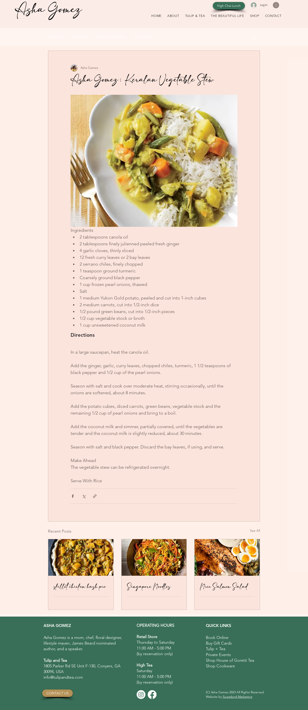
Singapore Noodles (149, 586)
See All (255, 531)
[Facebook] (152, 694)
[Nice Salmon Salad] (227, 557)
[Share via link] (95, 496)
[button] (276, 5)
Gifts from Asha (111, 36)
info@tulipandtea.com (63, 677)
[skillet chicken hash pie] (80, 557)
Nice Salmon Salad (224, 586)
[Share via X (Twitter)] (84, 496)
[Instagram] (141, 694)
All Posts (55, 36)
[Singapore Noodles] (154, 557)
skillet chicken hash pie (80, 586)
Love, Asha (143, 36)
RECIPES (80, 36)
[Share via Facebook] (73, 496)
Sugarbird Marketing (237, 697)
